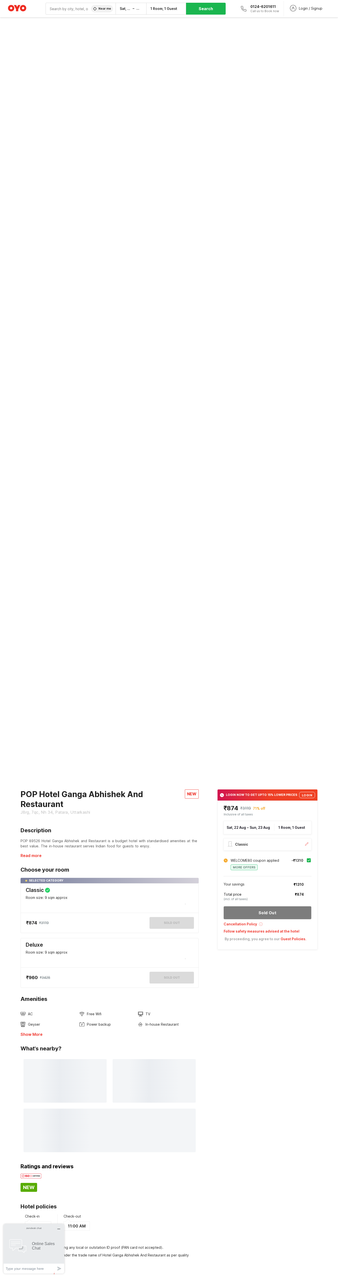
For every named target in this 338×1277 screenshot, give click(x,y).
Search (206, 8)
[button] (267, 925)
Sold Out (172, 977)
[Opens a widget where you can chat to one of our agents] (34, 1248)
